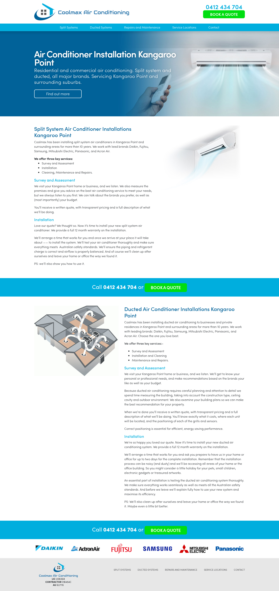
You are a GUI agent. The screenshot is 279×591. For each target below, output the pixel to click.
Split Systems (69, 27)
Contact (213, 27)
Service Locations (184, 27)
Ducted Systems (101, 27)
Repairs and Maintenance (142, 27)
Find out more (58, 93)
